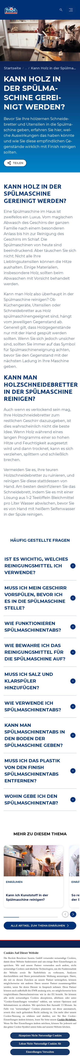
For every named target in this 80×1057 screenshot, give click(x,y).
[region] (40, 1002)
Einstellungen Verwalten (40, 1051)
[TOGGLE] (70, 9)
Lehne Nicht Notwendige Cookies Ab (40, 1043)
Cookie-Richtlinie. (66, 1019)
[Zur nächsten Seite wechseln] (73, 914)
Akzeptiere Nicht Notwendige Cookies (40, 1035)
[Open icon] (61, 10)
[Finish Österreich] (10, 10)
